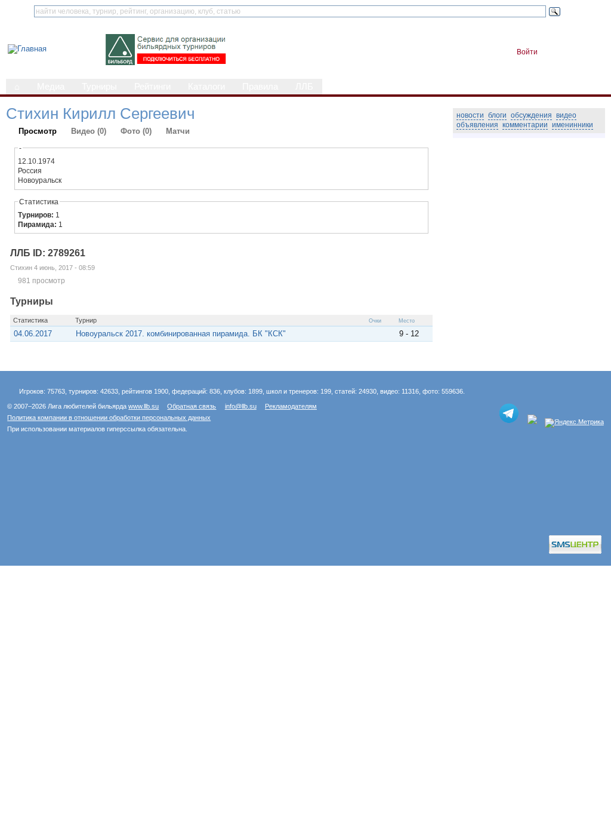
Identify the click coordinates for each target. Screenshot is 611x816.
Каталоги (206, 86)
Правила (260, 86)
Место (407, 321)
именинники (572, 125)
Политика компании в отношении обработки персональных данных (109, 417)
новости (470, 115)
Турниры (99, 86)
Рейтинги (152, 86)
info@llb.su (241, 406)
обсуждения (531, 115)
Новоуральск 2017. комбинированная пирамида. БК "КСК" (181, 333)
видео (566, 115)
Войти (527, 52)
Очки (375, 321)
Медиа (50, 86)
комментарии (525, 125)
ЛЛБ (304, 86)
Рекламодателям (291, 406)
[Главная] (27, 48)
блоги (497, 115)
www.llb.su (143, 406)
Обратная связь (191, 406)
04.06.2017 (33, 333)
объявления (477, 125)
